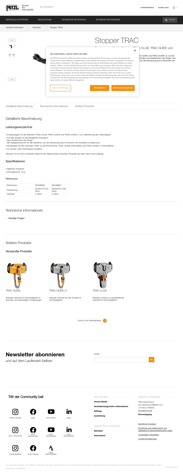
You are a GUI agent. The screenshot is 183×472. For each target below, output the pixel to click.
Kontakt (134, 18)
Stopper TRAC (56, 28)
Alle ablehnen (99, 88)
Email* (97, 354)
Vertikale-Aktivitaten (14, 28)
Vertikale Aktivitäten (17, 20)
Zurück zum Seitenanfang (89, 321)
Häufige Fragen (137, 14)
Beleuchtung (45, 20)
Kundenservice (147, 7)
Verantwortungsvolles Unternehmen (111, 407)
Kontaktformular (145, 411)
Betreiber (46, 7)
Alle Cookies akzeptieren (123, 88)
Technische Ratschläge (74, 20)
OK (151, 360)
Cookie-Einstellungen (60, 88)
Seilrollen (37, 28)
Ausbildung (99, 416)
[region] (92, 71)
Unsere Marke (100, 402)
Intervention (99, 436)
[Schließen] (135, 50)
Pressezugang (145, 415)
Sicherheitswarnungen (108, 20)
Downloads (163, 7)
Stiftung (98, 411)
